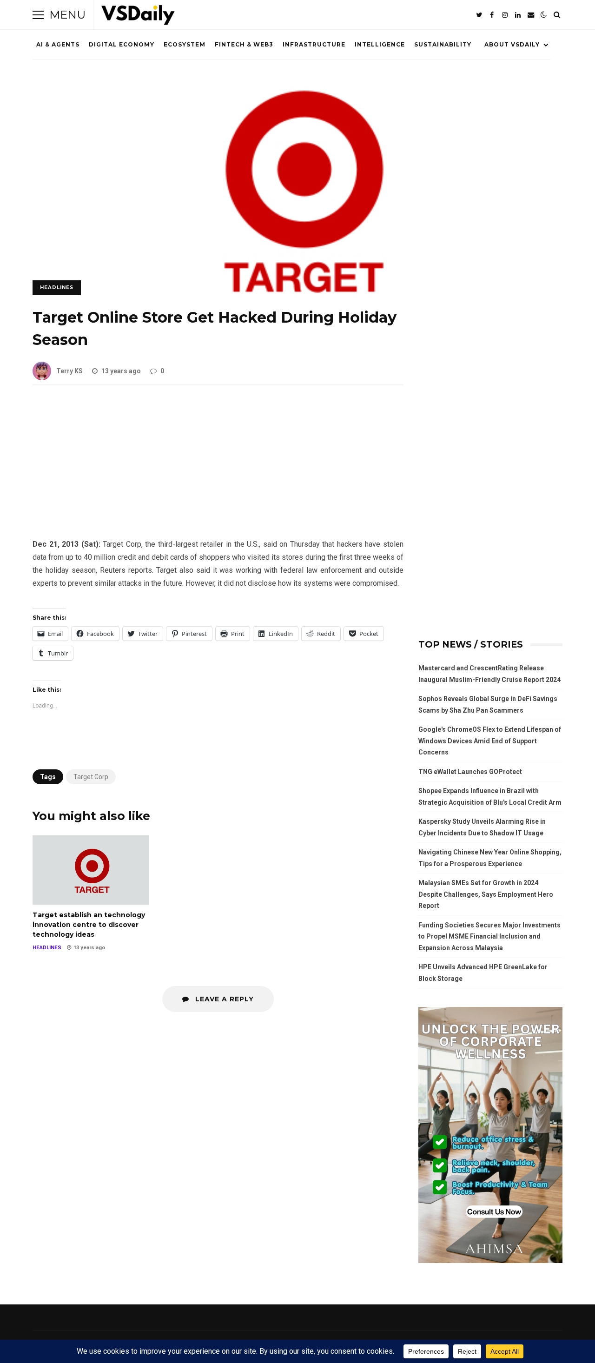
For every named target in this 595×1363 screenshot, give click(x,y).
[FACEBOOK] (491, 15)
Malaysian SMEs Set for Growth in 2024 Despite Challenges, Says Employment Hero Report (485, 894)
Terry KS (69, 371)
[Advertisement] (218, 469)
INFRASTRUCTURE (314, 44)
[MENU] (38, 15)
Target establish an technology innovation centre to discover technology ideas (91, 870)
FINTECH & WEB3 (244, 44)
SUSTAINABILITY (442, 44)
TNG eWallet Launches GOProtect (470, 771)
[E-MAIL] (530, 15)
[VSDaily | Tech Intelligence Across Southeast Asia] (138, 17)
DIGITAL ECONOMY (121, 44)
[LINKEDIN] (517, 15)
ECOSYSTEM (184, 44)
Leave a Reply (223, 999)
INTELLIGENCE (380, 44)
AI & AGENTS (57, 44)
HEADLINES (56, 288)
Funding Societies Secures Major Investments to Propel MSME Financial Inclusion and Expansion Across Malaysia (489, 936)
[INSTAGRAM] (504, 15)
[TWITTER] (478, 15)
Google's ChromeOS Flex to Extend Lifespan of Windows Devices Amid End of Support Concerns (489, 741)
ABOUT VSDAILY (512, 44)
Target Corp (90, 777)
